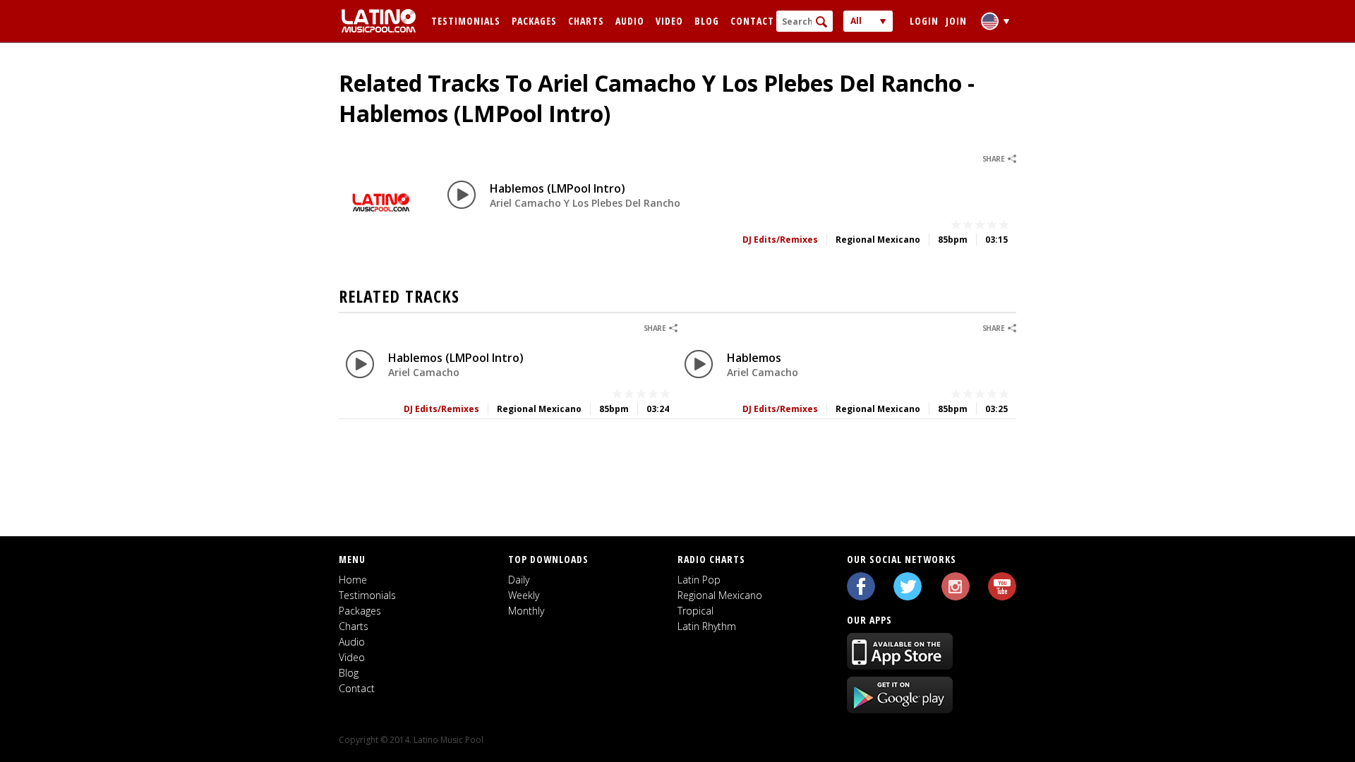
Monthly (526, 610)
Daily (518, 579)
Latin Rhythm (707, 626)
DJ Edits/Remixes (780, 240)
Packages (534, 21)
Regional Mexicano (720, 595)
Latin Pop (699, 579)
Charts (586, 21)
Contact (752, 21)
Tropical (695, 610)
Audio (629, 21)
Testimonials (465, 21)
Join (956, 21)
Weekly (523, 595)
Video (669, 21)
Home (353, 579)
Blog (706, 21)
